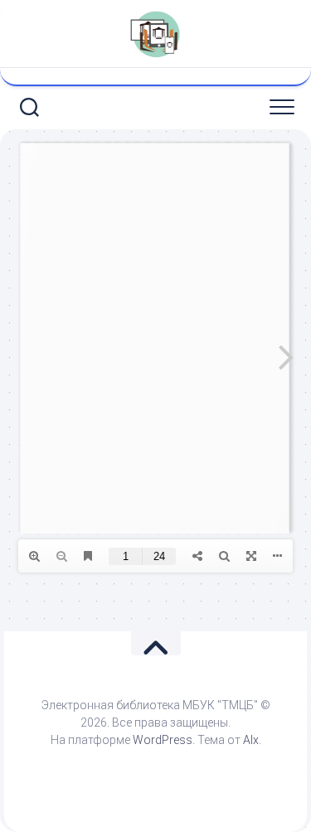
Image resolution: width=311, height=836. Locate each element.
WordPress (162, 740)
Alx (251, 740)
